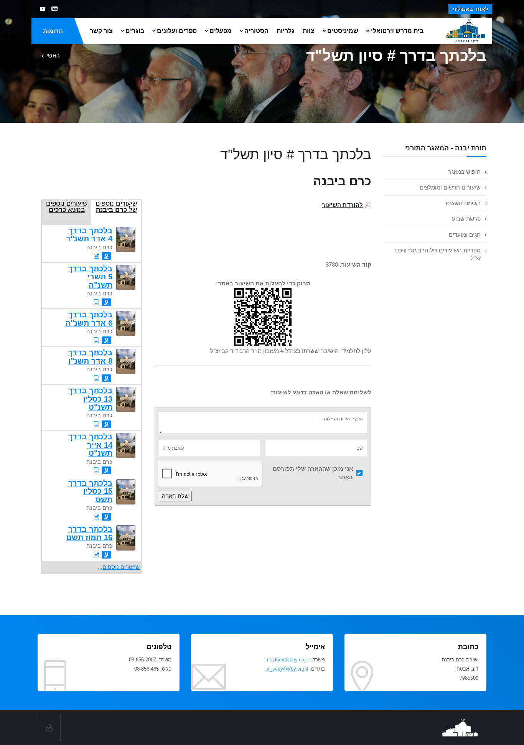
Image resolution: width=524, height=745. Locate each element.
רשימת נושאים (463, 203)
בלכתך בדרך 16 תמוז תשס (89, 533)
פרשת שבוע (466, 219)
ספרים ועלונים (177, 31)
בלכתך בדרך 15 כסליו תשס (90, 491)
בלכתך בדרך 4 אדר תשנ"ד (89, 234)
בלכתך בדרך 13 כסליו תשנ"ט (90, 398)
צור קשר (101, 31)
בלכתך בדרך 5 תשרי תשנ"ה (90, 276)
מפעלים (220, 31)
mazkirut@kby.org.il (287, 660)
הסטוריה (256, 31)
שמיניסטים (342, 31)
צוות (309, 31)
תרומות (53, 31)
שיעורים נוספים (121, 567)
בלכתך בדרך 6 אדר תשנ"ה (88, 318)
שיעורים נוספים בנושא (66, 206)
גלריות (286, 31)
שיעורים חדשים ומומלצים (450, 187)
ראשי (53, 55)
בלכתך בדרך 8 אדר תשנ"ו (90, 356)
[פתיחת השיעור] (96, 255)
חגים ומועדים (465, 234)
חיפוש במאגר (464, 171)
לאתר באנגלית (470, 9)
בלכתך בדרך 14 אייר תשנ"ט (90, 444)
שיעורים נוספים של (116, 206)
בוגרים (134, 31)
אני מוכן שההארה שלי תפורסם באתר (313, 473)
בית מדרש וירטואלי (397, 31)
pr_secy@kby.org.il (286, 669)
